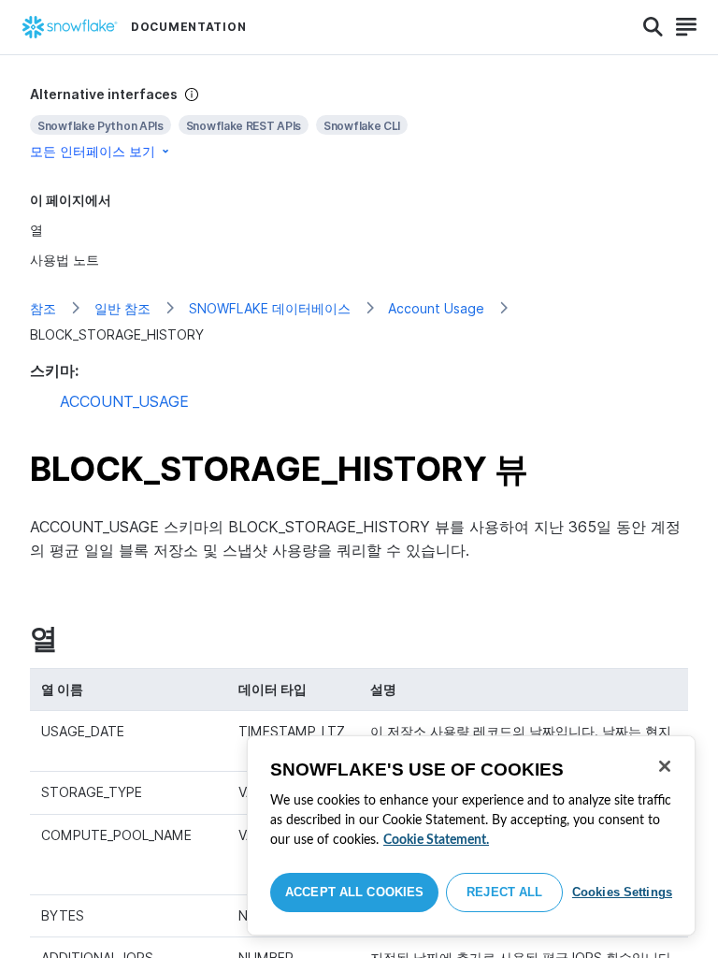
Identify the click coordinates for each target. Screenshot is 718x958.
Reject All (504, 892)
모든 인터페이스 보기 (92, 151)
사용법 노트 (64, 260)
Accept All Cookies (354, 892)
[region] (471, 835)
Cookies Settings (622, 892)
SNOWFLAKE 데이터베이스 (270, 308)
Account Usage (436, 308)
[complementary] (359, 123)
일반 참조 (122, 308)
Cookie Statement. (436, 840)
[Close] (664, 766)
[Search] (653, 27)
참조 (43, 308)
